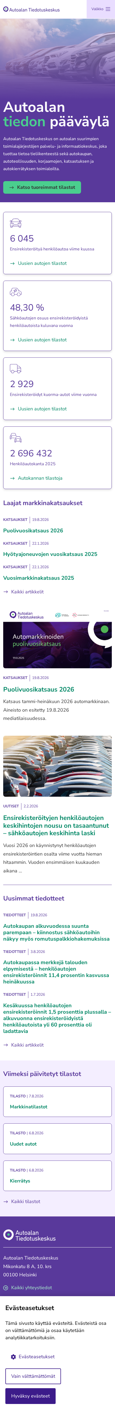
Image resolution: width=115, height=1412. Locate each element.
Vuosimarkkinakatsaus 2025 (38, 578)
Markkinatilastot (28, 1107)
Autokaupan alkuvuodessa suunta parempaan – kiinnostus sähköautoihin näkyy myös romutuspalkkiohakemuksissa (56, 932)
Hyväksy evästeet (30, 1396)
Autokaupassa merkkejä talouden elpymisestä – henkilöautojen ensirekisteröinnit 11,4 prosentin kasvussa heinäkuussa (56, 972)
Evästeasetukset (37, 1356)
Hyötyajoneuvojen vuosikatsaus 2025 (50, 554)
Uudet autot (23, 1144)
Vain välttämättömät (33, 1376)
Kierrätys (20, 1181)
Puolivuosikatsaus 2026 (33, 530)
